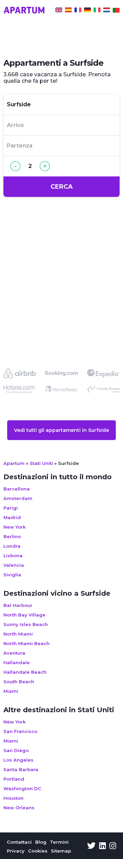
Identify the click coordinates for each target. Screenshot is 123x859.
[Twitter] (91, 846)
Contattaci (19, 842)
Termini (59, 842)
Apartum (14, 463)
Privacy (16, 851)
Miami (10, 691)
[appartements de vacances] (77, 11)
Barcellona (16, 488)
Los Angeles (18, 760)
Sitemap (61, 851)
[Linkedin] (102, 846)
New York (14, 527)
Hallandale (16, 662)
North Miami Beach (26, 643)
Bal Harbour (17, 605)
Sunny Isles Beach (25, 624)
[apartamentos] (116, 11)
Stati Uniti (41, 463)
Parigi (10, 508)
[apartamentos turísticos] (68, 11)
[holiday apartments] (58, 11)
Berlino (12, 536)
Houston (13, 798)
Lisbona (13, 555)
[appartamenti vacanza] (97, 11)
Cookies (37, 851)
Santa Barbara (20, 769)
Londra (11, 546)
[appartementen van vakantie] (106, 11)
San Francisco (20, 731)
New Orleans (19, 807)
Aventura (14, 653)
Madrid (12, 517)
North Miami (18, 634)
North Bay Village (24, 615)
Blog (40, 842)
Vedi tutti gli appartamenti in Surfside (61, 430)
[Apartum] (23, 11)
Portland (13, 779)
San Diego (16, 750)
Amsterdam (17, 498)
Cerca (62, 186)
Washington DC (22, 788)
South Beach (18, 681)
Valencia (13, 565)
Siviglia (12, 574)
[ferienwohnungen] (87, 11)
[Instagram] (112, 846)
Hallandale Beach (24, 672)
